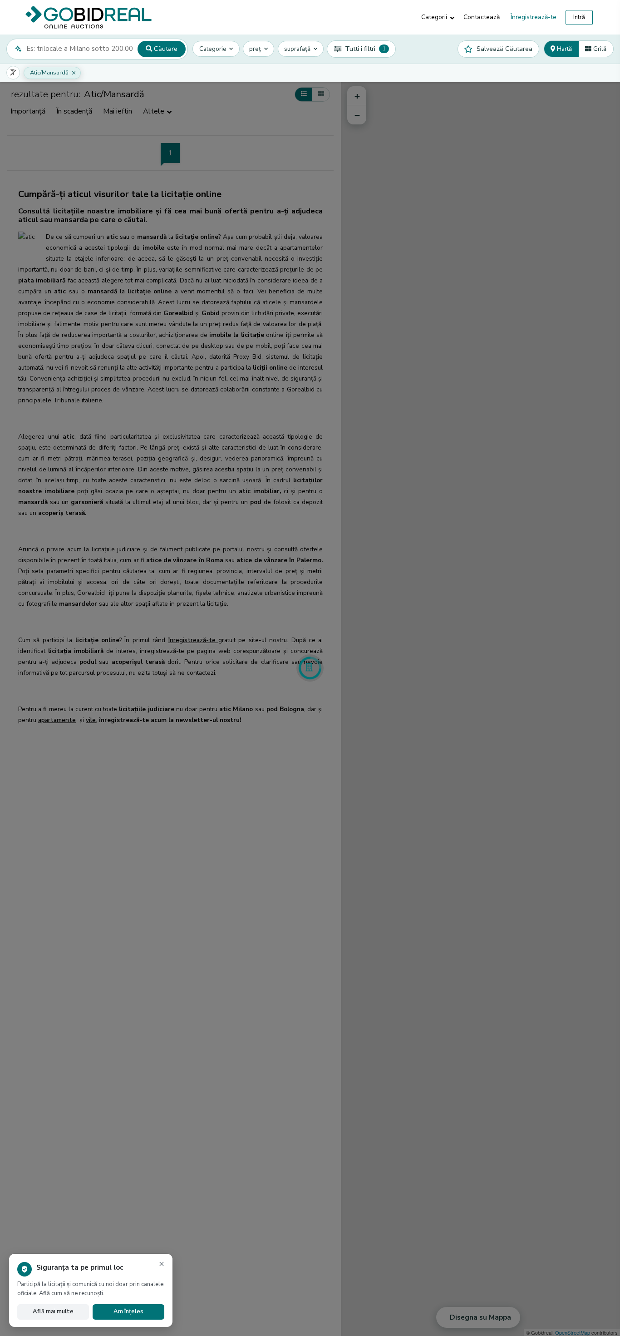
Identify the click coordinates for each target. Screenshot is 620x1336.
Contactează (481, 17)
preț (255, 49)
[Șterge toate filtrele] (13, 72)
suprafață (297, 49)
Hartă (563, 49)
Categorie (212, 49)
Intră (579, 17)
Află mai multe (53, 1311)
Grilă (598, 49)
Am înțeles (128, 1311)
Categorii (434, 17)
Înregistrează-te (533, 17)
